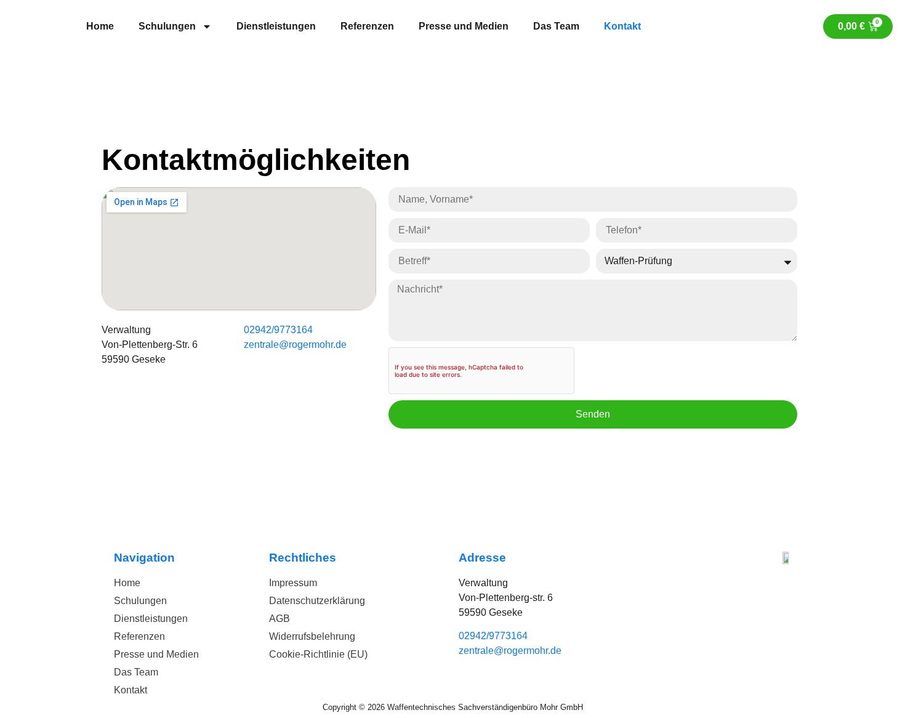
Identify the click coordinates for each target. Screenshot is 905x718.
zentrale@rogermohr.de (295, 344)
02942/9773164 (278, 330)
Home (100, 26)
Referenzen (367, 26)
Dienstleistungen (276, 26)
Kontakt (622, 26)
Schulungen (167, 26)
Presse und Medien (464, 26)
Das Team (556, 26)
